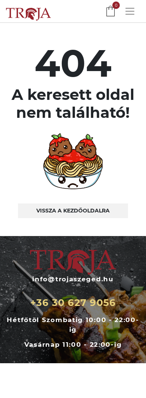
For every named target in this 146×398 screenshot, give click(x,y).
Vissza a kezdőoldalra (73, 210)
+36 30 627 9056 (73, 302)
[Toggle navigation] (130, 11)
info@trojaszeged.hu (72, 279)
